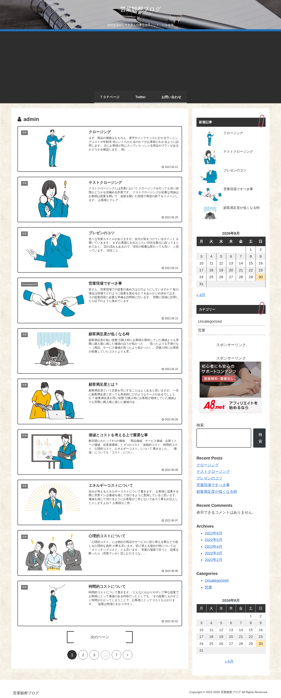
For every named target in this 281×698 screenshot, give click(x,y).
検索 (200, 425)
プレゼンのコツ (209, 478)
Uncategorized (210, 321)
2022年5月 (213, 540)
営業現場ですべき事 (213, 485)
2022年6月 (213, 533)
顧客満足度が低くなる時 (216, 492)
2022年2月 (213, 560)
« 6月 (200, 295)
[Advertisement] (140, 60)
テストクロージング (213, 472)
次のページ (100, 637)
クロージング (207, 465)
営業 (201, 330)
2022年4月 (213, 546)
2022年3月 (213, 553)
